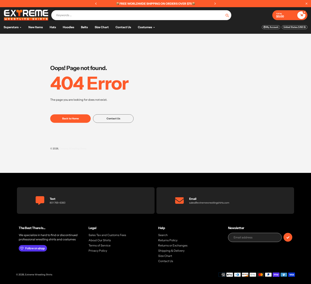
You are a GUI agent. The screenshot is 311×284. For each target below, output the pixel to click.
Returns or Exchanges (173, 245)
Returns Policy (167, 240)
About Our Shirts (100, 240)
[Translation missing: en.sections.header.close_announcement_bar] (306, 3)
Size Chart (165, 256)
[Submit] (287, 237)
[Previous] (96, 3)
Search (163, 235)
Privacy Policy (98, 250)
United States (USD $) (294, 27)
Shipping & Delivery (171, 250)
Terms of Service (100, 245)
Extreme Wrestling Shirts (72, 148)
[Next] (215, 3)
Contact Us (165, 261)
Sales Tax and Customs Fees (107, 235)
